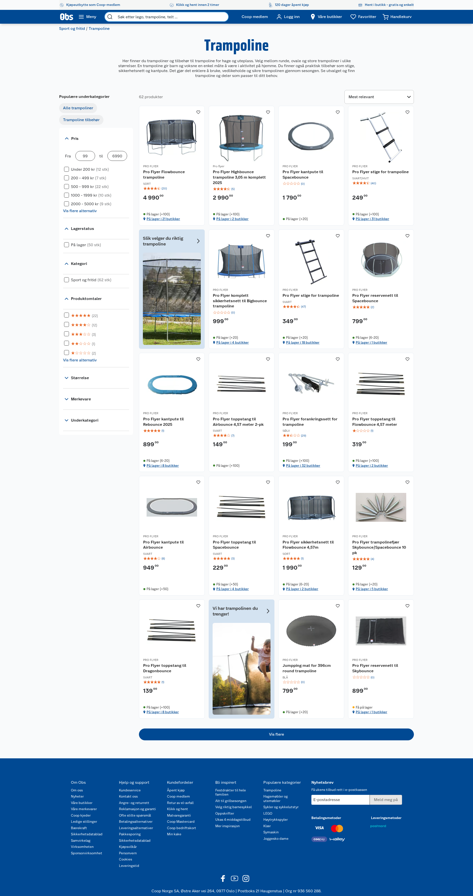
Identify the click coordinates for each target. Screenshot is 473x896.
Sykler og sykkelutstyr (281, 807)
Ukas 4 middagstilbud (233, 819)
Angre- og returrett (134, 803)
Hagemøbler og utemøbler (275, 798)
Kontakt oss (128, 796)
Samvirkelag (80, 840)
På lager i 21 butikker (163, 219)
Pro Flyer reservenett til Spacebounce (375, 298)
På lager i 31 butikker (372, 219)
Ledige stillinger (84, 821)
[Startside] (66, 17)
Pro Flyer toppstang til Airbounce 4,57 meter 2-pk (238, 422)
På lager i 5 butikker (372, 589)
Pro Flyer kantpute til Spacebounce (303, 174)
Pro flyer (218, 166)
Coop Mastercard (181, 821)
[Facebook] (223, 878)
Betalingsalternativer (135, 821)
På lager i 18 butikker (303, 342)
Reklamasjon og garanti (137, 809)
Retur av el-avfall (180, 803)
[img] (172, 188)
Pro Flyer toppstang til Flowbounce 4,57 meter (374, 422)
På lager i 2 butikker (232, 219)
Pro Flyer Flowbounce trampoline (164, 174)
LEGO (267, 813)
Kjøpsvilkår (128, 847)
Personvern (128, 853)
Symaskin (271, 832)
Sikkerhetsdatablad (86, 834)
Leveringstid (129, 866)
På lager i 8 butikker (163, 465)
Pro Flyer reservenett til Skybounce (375, 668)
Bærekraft (79, 828)
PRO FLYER (150, 166)
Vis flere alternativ (80, 210)
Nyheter (77, 796)
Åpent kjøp (176, 790)
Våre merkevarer (84, 809)
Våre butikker (81, 803)
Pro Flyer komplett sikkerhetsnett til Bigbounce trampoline (240, 300)
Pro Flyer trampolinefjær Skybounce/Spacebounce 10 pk (379, 547)
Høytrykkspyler (275, 819)
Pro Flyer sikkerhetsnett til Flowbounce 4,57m (308, 545)
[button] (276, 734)
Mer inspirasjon (227, 826)
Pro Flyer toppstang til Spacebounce (234, 545)
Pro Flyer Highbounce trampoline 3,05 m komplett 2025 (239, 177)
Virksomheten (82, 847)
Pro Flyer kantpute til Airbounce (163, 545)
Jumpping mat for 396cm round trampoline (307, 668)
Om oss (77, 790)
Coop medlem (178, 796)
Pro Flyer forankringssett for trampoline (310, 422)
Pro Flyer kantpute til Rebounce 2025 (163, 422)
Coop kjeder (81, 815)
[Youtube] (234, 878)
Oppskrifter (224, 813)
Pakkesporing (130, 834)
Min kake (174, 834)
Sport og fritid (72, 28)
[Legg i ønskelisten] (198, 112)
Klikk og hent (177, 809)
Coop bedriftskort (181, 828)
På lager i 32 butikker (303, 465)
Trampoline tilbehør (81, 119)
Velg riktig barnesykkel (233, 807)
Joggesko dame (275, 838)
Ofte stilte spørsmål (135, 815)
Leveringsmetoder (386, 818)
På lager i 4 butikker (232, 342)
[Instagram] (246, 878)
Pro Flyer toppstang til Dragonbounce (164, 668)
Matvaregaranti (179, 815)
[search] (110, 17)
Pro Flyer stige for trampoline (380, 171)
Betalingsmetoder (326, 818)
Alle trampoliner (78, 108)
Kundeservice (130, 790)
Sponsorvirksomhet (86, 853)
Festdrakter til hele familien (230, 792)
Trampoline (272, 790)
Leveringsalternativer (136, 828)
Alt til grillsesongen (230, 801)
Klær (267, 826)
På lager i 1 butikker (371, 342)
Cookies (125, 859)
